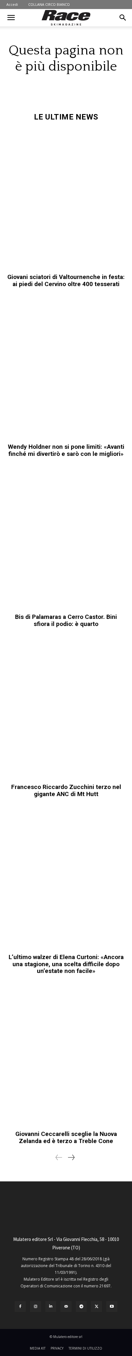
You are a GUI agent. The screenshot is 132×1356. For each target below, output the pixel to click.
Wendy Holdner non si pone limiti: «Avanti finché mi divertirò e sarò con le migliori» (66, 450)
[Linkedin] (50, 1306)
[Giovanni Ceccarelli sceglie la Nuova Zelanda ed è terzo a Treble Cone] (66, 1055)
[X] (96, 1306)
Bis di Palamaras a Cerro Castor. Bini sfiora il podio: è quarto (66, 620)
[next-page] (71, 1157)
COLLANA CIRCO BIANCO (49, 4)
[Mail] (66, 1306)
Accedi (12, 4)
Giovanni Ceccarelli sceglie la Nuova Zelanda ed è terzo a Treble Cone (66, 1137)
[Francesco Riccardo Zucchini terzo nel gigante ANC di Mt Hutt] (66, 708)
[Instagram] (35, 1306)
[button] (11, 17)
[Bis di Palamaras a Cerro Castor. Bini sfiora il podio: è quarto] (66, 538)
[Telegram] (81, 1306)
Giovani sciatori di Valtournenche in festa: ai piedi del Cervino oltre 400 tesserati (66, 280)
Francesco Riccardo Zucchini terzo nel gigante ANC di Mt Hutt (66, 790)
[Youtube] (111, 1306)
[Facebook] (20, 1306)
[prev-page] (59, 1157)
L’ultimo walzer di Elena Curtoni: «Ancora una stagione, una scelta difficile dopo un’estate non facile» (66, 964)
